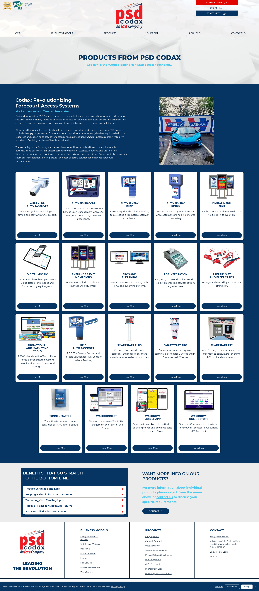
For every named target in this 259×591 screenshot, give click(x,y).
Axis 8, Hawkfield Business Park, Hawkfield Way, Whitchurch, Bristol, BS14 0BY (225, 544)
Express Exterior (88, 553)
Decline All (232, 586)
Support (214, 556)
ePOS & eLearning (153, 564)
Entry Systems (152, 536)
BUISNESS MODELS (94, 530)
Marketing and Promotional (158, 573)
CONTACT (217, 530)
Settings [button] (219, 586)
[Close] (255, 587)
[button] (62, 33)
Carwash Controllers (154, 541)
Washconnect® (152, 546)
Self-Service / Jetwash (90, 544)
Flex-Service (86, 563)
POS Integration (153, 559)
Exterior (84, 558)
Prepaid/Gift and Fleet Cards (158, 555)
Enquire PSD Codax (219, 552)
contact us (164, 497)
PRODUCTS (153, 530)
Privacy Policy (118, 586)
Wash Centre (86, 572)
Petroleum (85, 549)
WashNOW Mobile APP (156, 550)
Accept (247, 586)
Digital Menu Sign (153, 569)
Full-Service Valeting (90, 567)
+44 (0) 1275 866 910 (219, 536)
